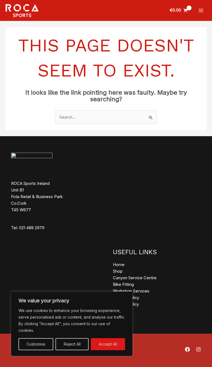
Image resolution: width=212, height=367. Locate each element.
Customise (35, 344)
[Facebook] (187, 349)
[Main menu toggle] (200, 10)
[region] (71, 324)
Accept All (108, 344)
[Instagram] (198, 349)
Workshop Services (131, 291)
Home (118, 264)
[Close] (126, 296)
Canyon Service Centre (135, 277)
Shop (118, 271)
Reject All (72, 344)
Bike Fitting (123, 284)
